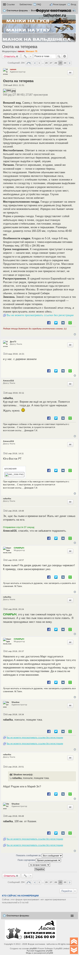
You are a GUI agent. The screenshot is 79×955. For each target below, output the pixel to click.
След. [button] (70, 63)
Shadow (15, 702)
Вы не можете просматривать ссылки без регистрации (40, 315)
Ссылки (11, 4)
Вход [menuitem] (73, 4)
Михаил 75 (31, 51)
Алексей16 (8, 381)
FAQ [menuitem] (39, 4)
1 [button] (39, 63)
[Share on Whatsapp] (70, 322)
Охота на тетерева (19, 46)
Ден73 (13, 341)
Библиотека (26, 4)
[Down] (74, 950)
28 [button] (55, 63)
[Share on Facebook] (49, 322)
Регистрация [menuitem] (59, 4)
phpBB (33, 948)
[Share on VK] (63, 322)
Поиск (59, 56)
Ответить (10, 56)
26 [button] (46, 63)
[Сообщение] (4, 85)
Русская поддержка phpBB (39, 951)
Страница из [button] (29, 63)
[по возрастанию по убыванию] (39, 865)
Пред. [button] (35, 63)
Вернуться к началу (75, 334)
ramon (21, 51)
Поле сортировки (27, 860)
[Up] (74, 941)
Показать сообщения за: (29, 855)
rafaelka (7, 498)
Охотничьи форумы (17, 915)
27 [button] (51, 63)
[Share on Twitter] (56, 322)
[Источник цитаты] (10, 778)
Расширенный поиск (64, 56)
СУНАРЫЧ (19, 548)
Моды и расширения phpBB (39, 953)
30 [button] (65, 63)
